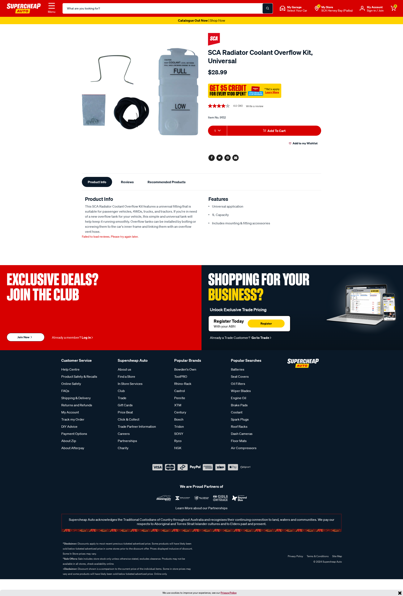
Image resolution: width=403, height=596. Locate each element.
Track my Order (72, 419)
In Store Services (130, 384)
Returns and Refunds (76, 405)
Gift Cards (125, 405)
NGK (177, 448)
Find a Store (126, 376)
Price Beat (125, 412)
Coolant (236, 412)
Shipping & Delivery (76, 398)
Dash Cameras (242, 434)
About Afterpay (72, 448)
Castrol (179, 391)
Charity (123, 448)
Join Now (23, 337)
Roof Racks (239, 426)
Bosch (178, 419)
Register (266, 323)
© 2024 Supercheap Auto (327, 561)
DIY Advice (69, 426)
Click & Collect (128, 419)
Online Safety (71, 384)
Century (180, 412)
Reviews (127, 182)
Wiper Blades (241, 391)
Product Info (97, 182)
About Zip (68, 441)
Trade (122, 398)
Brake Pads (239, 405)
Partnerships (127, 441)
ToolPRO (180, 376)
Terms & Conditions (318, 556)
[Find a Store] (317, 8)
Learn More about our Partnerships (201, 508)
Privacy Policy (229, 593)
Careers (124, 434)
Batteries (237, 369)
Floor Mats (239, 441)
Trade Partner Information (137, 426)
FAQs (65, 391)
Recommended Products (167, 182)
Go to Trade (260, 337)
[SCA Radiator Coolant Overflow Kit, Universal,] (140, 91)
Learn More (272, 92)
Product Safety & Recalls (79, 376)
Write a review (254, 106)
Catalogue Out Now (201, 20)
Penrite (179, 398)
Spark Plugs (240, 419)
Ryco (178, 441)
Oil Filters (238, 384)
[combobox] (217, 131)
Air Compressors (243, 448)
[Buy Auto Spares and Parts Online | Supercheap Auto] (24, 8)
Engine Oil (238, 398)
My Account (70, 412)
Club (121, 391)
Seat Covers (240, 376)
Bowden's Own (185, 369)
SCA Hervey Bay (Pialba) (337, 10)
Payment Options (74, 434)
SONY (178, 434)
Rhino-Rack (182, 384)
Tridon (179, 426)
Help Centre (70, 369)
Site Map (337, 556)
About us (124, 369)
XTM (177, 405)
